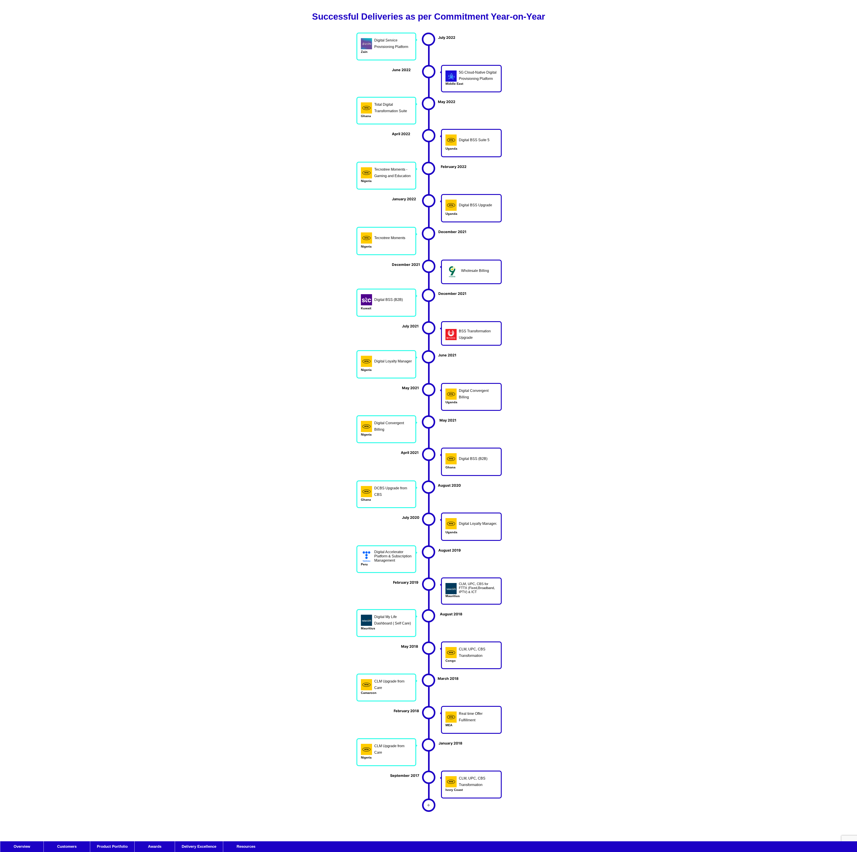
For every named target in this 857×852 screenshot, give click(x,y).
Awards (154, 846)
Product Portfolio (112, 846)
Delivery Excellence (199, 846)
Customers (67, 846)
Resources (246, 846)
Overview (29, 846)
